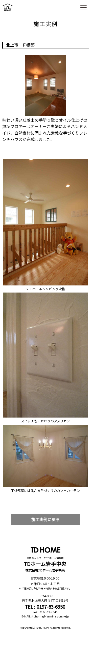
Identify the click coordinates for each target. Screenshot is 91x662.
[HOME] (7, 12)
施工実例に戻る (45, 519)
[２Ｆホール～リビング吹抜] (45, 160)
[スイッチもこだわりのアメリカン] (45, 294)
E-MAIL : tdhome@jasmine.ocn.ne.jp (45, 616)
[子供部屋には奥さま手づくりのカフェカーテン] (45, 426)
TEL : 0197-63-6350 (45, 606)
